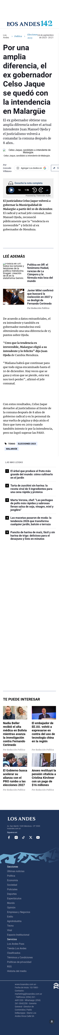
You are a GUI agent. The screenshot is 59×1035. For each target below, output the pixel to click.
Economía (12, 880)
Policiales (12, 889)
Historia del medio (16, 971)
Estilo (10, 916)
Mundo (11, 903)
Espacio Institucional (18, 934)
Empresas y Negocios (18, 912)
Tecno (10, 925)
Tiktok (23, 837)
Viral (9, 930)
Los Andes (6, 36)
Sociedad (12, 884)
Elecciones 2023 (27, 443)
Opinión (11, 907)
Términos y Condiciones (20, 957)
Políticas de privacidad (19, 962)
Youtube (38, 837)
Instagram (16, 837)
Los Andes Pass (15, 943)
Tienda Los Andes (16, 948)
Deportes (12, 894)
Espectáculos (14, 898)
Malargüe (11, 449)
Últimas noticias (15, 871)
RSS (9, 966)
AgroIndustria (14, 921)
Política (18, 36)
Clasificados (13, 952)
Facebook (9, 837)
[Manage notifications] (51, 1021)
